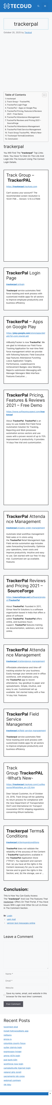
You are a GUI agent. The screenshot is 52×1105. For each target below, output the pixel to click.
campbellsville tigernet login (17, 1068)
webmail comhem (12, 1080)
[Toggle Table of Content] (43, 95)
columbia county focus (15, 1043)
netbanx (8, 1035)
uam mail (11, 919)
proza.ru (8, 1039)
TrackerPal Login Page (17, 105)
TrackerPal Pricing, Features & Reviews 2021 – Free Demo (24, 112)
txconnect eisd (11, 1027)
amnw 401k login (12, 1055)
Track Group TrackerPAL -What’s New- (25, 133)
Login (9, 915)
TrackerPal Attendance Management (23, 117)
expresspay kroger (13, 1051)
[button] (38, 6)
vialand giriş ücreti (12, 1072)
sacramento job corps (14, 1076)
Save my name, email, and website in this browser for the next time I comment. (26, 995)
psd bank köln (10, 1060)
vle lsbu (7, 1084)
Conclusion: (13, 139)
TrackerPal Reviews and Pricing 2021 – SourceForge (24, 121)
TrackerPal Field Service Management (24, 129)
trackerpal (11, 98)
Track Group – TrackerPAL (18, 101)
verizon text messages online (21, 923)
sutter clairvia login (13, 1047)
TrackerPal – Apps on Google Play (22, 108)
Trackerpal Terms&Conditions (20, 136)
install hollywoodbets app (16, 1031)
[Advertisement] (26, 65)
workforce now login (13, 1064)
